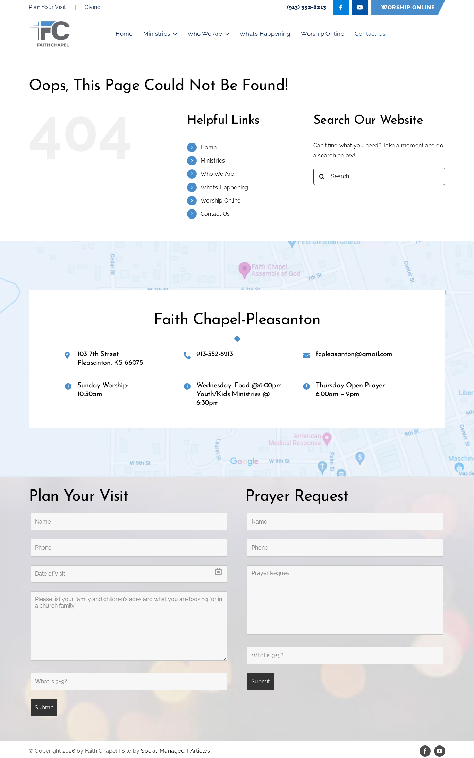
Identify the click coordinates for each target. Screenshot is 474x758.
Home (209, 147)
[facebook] (425, 751)
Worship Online (220, 200)
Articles (200, 751)
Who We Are (217, 174)
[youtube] (439, 751)
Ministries (213, 160)
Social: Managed (163, 751)
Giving (93, 7)
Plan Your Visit (47, 7)
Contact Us (215, 214)
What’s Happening (224, 187)
